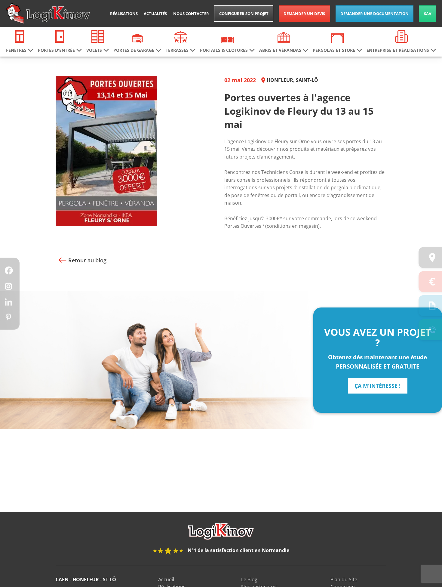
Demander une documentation (374, 13)
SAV (427, 13)
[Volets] (97, 35)
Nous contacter (191, 13)
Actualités (155, 13)
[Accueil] (48, 13)
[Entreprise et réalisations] (401, 35)
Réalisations (124, 13)
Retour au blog (87, 260)
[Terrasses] (180, 36)
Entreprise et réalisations (398, 50)
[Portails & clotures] (227, 39)
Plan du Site (343, 579)
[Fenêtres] (20, 35)
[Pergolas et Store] (337, 37)
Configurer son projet (244, 13)
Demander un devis (304, 13)
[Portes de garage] (137, 37)
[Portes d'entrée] (60, 35)
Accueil (166, 579)
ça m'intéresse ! (378, 385)
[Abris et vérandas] (284, 36)
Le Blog (249, 579)
